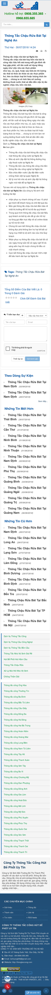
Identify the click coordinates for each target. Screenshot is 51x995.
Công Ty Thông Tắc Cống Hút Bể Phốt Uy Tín (25, 864)
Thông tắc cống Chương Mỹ (16, 777)
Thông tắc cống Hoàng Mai (16, 737)
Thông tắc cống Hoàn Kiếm (16, 731)
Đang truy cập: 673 (24, 973)
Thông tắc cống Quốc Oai (15, 829)
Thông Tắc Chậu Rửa (13, 665)
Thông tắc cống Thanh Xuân (16, 760)
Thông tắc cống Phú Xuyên (16, 817)
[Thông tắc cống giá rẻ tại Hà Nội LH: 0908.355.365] (25, 5)
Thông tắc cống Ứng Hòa (15, 685)
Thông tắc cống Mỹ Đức (14, 811)
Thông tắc (32, 907)
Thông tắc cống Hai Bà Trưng (17, 725)
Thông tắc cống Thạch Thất (16, 840)
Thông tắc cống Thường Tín (16, 691)
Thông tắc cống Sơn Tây (15, 765)
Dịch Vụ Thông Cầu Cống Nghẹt (18, 642)
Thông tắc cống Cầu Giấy (15, 708)
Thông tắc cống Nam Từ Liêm (17, 748)
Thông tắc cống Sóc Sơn (15, 834)
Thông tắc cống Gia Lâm (15, 794)
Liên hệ (31, 912)
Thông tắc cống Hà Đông (15, 719)
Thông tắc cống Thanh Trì (15, 852)
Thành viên (8, 912)
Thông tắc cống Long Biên (15, 742)
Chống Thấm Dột (11, 676)
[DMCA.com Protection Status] (10, 969)
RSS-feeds (32, 917)
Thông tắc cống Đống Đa (15, 714)
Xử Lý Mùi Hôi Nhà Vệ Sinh (16, 670)
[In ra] (42, 50)
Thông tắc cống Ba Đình (15, 696)
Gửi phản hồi (35, 992)
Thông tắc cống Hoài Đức (15, 800)
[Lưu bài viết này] (46, 50)
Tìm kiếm (8, 917)
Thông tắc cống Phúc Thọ (15, 823)
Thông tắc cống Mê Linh (15, 806)
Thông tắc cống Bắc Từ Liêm (17, 702)
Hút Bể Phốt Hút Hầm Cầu (15, 659)
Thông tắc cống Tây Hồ (14, 754)
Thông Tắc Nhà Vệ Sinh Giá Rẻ (18, 653)
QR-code (9, 973)
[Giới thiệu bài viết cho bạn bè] (37, 50)
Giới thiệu (8, 907)
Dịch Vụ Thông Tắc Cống (15, 636)
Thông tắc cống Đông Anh (15, 788)
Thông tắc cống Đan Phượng (17, 783)
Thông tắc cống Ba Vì (13, 771)
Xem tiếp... (43, 401)
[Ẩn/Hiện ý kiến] (22, 315)
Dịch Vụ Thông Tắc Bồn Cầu (16, 647)
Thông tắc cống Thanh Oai (16, 846)
